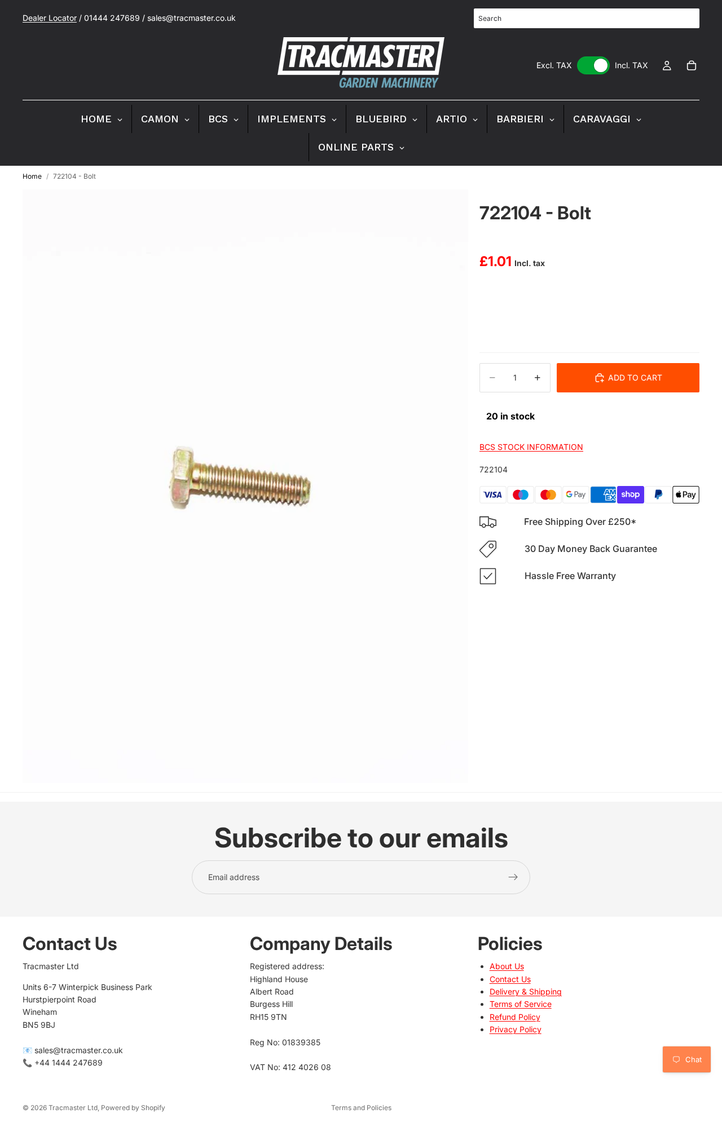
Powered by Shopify (133, 1107)
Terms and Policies (361, 1107)
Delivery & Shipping (526, 991)
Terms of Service (521, 1004)
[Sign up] (513, 877)
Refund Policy (515, 1017)
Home (32, 176)
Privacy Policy (516, 1029)
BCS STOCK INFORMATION (531, 447)
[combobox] (586, 18)
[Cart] (691, 65)
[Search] (685, 18)
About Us (507, 966)
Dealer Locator (50, 18)
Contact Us (510, 979)
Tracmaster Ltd (73, 1107)
